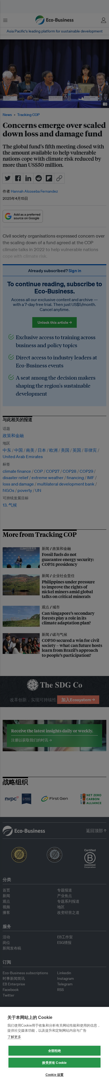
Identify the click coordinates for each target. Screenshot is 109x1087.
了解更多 (14, 1037)
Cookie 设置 (55, 1075)
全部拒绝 (54, 1051)
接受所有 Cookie (54, 1063)
